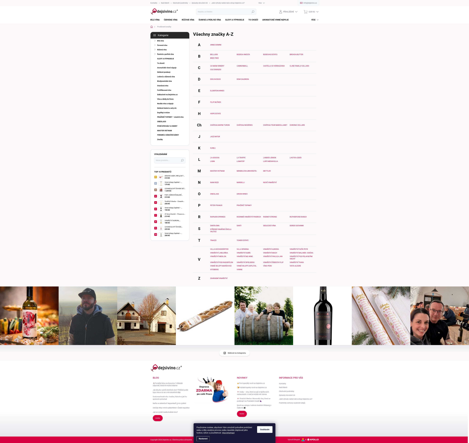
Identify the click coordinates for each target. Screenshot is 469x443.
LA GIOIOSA (214, 158)
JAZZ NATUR (215, 136)
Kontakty (153, 3)
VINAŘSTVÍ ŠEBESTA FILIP (273, 262)
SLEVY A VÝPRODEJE (165, 59)
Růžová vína (162, 50)
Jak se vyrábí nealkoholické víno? (165, 412)
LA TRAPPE (241, 158)
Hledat (253, 12)
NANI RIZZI (214, 182)
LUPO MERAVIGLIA (270, 161)
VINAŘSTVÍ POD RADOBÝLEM (221, 262)
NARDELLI (241, 182)
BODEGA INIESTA (243, 54)
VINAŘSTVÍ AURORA (271, 249)
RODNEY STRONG (270, 217)
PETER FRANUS (216, 205)
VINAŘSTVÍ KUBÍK (243, 253)
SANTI (239, 226)
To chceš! (161, 63)
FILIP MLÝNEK (215, 102)
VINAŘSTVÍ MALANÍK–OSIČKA (301, 253)
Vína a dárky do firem (165, 99)
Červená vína (162, 45)
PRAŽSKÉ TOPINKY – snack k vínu (170, 117)
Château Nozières (244, 125)
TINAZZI (213, 240)
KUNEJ (213, 148)
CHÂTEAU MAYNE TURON (220, 125)
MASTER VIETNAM (164, 131)
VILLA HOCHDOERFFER (219, 249)
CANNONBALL (242, 66)
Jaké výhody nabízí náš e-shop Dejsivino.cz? (228, 3)
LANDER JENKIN (269, 158)
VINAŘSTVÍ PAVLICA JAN (272, 256)
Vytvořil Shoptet (294, 440)
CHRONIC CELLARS (297, 125)
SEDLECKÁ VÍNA (269, 226)
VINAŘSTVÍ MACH (270, 253)
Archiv (157, 418)
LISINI (212, 161)
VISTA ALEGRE (295, 266)
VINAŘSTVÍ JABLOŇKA (219, 253)
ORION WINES (242, 194)
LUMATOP (241, 161)
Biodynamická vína (164, 81)
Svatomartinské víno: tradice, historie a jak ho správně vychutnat (170, 398)
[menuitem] (155, 20)
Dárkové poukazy (163, 72)
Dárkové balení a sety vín (166, 108)
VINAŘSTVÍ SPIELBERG (246, 262)
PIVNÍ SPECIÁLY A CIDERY (167, 126)
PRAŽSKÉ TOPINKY (244, 205)
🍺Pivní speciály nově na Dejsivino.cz (251, 383)
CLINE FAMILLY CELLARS (299, 66)
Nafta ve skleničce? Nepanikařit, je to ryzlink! (169, 403)
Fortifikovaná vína (164, 90)
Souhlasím (264, 429)
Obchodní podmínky (180, 3)
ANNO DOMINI (215, 45)
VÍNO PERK (267, 266)
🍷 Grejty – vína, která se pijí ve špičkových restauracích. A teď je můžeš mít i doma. (253, 393)
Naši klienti (165, 3)
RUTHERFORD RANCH (298, 217)
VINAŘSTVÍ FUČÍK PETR (299, 249)
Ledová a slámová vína (166, 77)
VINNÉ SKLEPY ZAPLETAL (247, 266)
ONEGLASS (161, 121)
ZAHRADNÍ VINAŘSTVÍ (218, 278)
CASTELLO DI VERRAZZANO (274, 66)
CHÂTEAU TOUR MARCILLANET (275, 125)
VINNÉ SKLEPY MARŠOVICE (221, 266)
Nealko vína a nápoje (165, 104)
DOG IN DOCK (215, 79)
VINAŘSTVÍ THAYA (297, 262)
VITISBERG (214, 269)
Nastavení (203, 439)
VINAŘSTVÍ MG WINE (245, 256)
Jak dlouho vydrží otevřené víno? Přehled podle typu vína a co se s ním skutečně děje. (170, 391)
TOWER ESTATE (243, 240)
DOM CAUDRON (243, 79)
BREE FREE (214, 58)
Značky (160, 139)
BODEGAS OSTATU (270, 54)
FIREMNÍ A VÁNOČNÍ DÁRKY (168, 135)
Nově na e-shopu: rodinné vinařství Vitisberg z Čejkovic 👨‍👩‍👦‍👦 (254, 406)
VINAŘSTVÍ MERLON (218, 256)
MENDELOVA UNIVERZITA (246, 171)
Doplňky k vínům (163, 113)
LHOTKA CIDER (295, 158)
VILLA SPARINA (243, 249)
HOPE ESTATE (215, 114)
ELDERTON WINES (217, 91)
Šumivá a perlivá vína (165, 54)
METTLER (267, 171)
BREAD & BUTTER (296, 54)
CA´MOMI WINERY (217, 66)
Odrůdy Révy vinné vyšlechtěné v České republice (171, 408)
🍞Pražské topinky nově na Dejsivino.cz (252, 387)
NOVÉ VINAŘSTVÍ (270, 182)
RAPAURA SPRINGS (217, 217)
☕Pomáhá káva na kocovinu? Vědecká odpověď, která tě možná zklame (168, 384)
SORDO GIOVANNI (297, 226)
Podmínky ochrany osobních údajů (292, 403)
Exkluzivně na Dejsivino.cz (167, 95)
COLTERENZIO (215, 70)
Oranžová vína (162, 86)
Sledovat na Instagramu (237, 353)
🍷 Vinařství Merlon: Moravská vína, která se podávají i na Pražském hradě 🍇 (253, 400)
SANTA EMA (214, 226)
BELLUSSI (214, 54)
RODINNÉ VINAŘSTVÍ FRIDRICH (249, 217)
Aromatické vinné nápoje (166, 68)
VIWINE (239, 269)
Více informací (228, 433)
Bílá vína (160, 41)
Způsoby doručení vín (200, 3)
